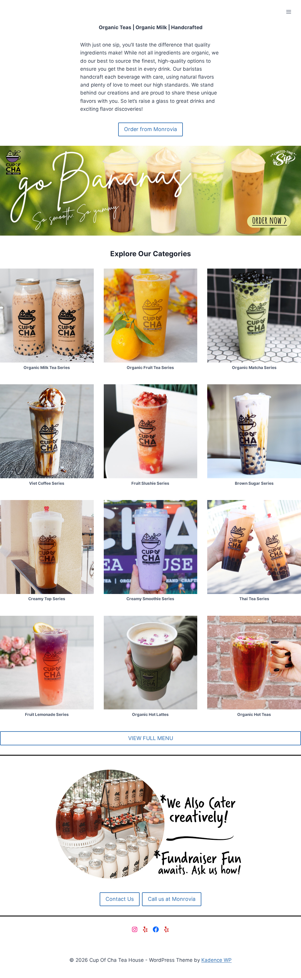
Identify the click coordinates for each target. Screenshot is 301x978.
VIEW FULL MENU (150, 738)
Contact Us (120, 899)
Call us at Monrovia (171, 899)
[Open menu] (288, 11)
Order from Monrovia (150, 129)
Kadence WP (216, 960)
